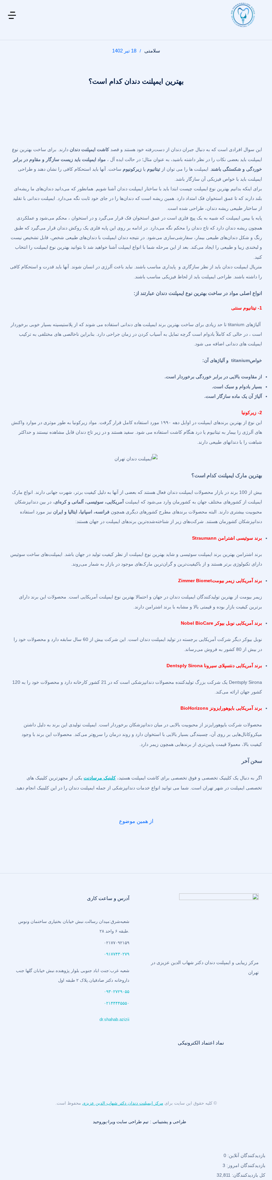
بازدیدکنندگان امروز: (245, 1165)
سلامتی (152, 50)
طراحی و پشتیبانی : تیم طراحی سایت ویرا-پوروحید (139, 1121)
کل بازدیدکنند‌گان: (248, 1175)
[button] (12, 20)
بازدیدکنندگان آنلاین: (245, 1155)
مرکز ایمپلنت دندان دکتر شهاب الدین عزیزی (122, 1103)
